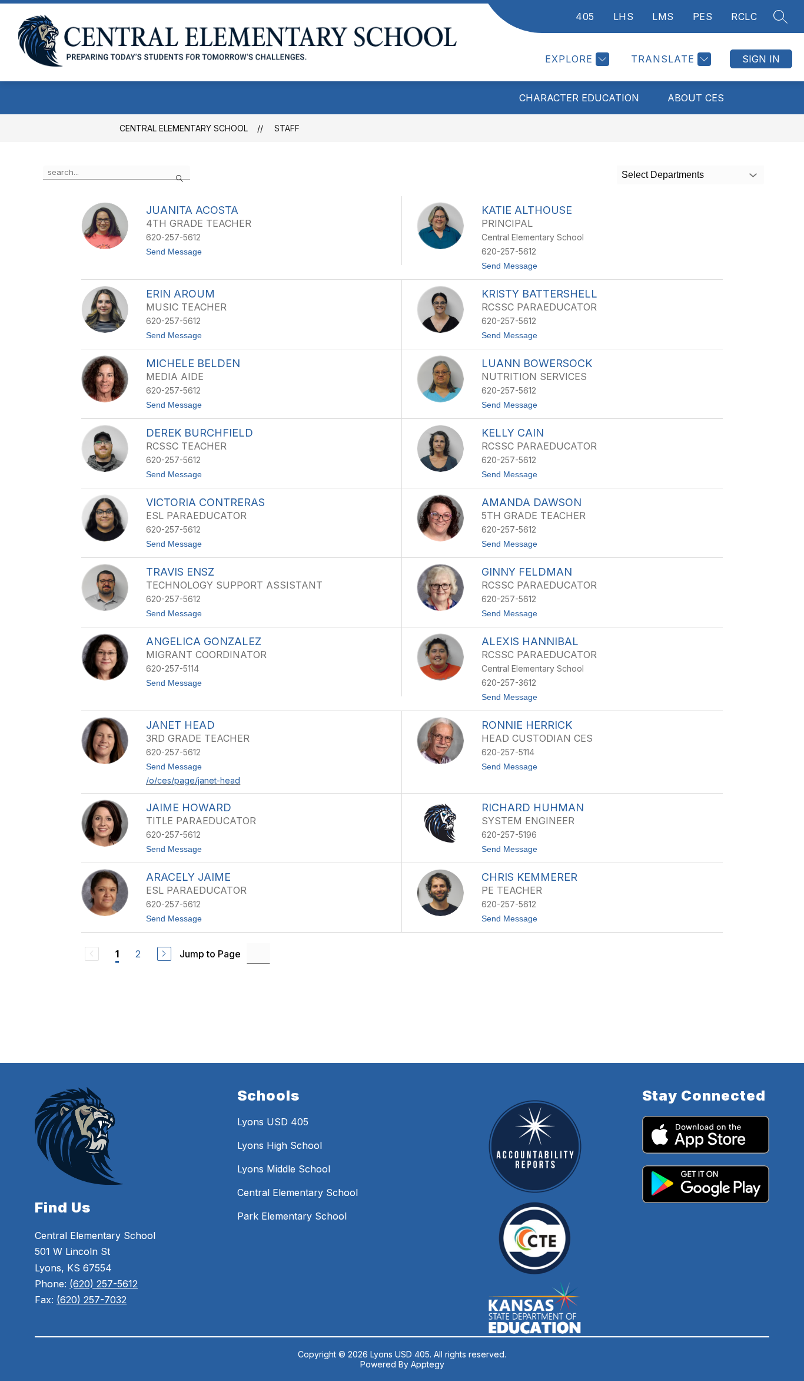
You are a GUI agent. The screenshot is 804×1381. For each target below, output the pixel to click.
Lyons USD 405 (272, 1122)
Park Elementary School (292, 1216)
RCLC (744, 16)
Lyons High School (279, 1145)
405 (585, 16)
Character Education (579, 98)
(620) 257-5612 (103, 1284)
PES (703, 16)
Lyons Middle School (283, 1169)
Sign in (761, 59)
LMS (663, 16)
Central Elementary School (183, 128)
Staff (287, 128)
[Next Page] (164, 954)
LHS (623, 16)
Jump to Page (210, 954)
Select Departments (663, 175)
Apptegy (427, 1364)
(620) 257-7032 (92, 1300)
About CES (695, 98)
